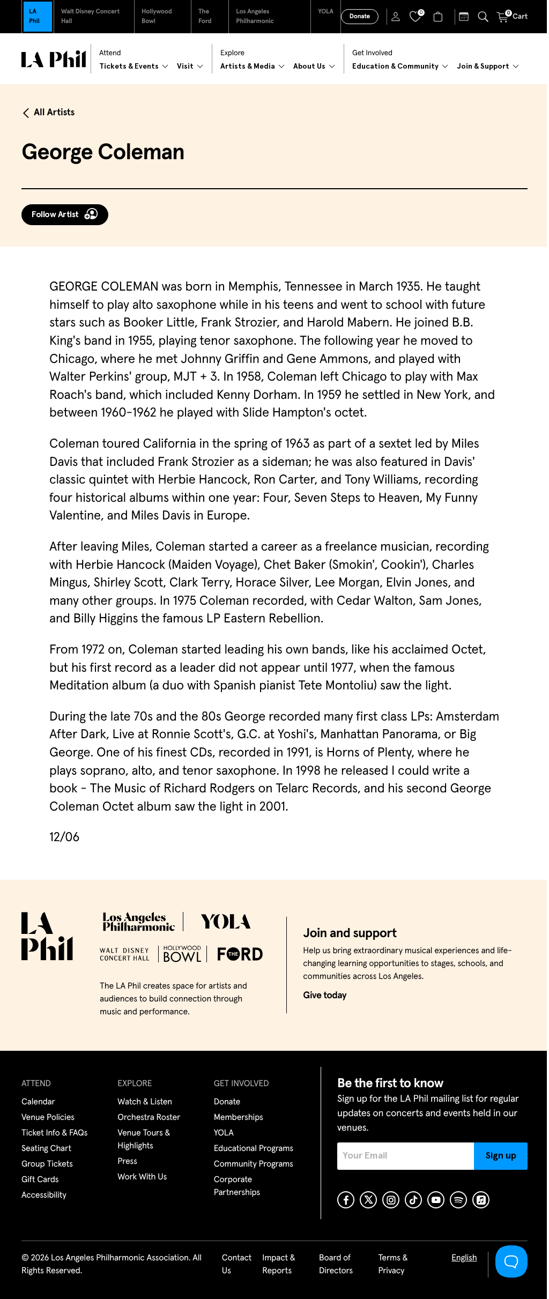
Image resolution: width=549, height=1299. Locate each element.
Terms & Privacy (392, 1264)
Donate (360, 16)
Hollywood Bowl (157, 17)
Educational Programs (253, 1149)
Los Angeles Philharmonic (255, 17)
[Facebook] (345, 1199)
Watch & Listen (144, 1102)
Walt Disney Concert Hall (90, 17)
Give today (324, 995)
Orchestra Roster (148, 1118)
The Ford (205, 17)
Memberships (238, 1118)
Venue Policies (48, 1118)
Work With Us (142, 1177)
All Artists (54, 112)
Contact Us (237, 1264)
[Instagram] (390, 1199)
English (464, 1258)
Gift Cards (39, 1180)
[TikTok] (413, 1199)
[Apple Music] (480, 1199)
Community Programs (253, 1164)
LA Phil (34, 17)
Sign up (501, 1156)
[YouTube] (435, 1199)
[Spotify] (458, 1199)
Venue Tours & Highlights (143, 1139)
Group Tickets (47, 1164)
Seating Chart (46, 1149)
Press (127, 1161)
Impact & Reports (278, 1264)
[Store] (439, 17)
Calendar (38, 1102)
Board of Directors (336, 1264)
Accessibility (43, 1195)
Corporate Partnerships (237, 1186)
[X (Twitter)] (368, 1199)
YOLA (325, 12)
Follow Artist (55, 214)
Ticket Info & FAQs (54, 1133)
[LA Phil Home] (53, 59)
